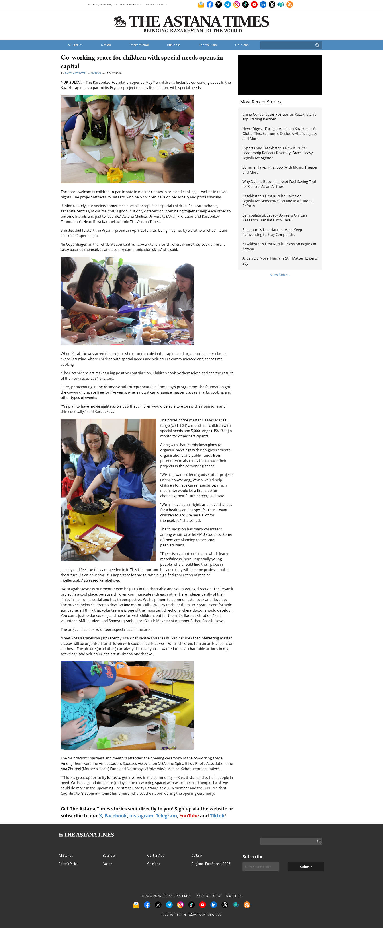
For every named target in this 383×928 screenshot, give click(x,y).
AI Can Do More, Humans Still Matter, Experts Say (280, 261)
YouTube (189, 816)
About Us (234, 896)
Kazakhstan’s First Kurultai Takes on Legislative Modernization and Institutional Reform (277, 201)
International (139, 45)
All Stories (75, 45)
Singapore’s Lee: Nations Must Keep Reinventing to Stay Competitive (272, 232)
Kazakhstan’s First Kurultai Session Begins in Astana (279, 246)
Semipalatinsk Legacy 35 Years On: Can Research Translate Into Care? (274, 218)
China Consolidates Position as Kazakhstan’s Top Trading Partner (279, 117)
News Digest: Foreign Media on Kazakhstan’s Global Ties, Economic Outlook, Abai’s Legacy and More (279, 133)
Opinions (242, 45)
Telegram (166, 816)
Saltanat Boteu (76, 73)
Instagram (141, 816)
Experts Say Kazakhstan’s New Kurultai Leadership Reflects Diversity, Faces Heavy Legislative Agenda (277, 153)
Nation (106, 45)
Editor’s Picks (68, 864)
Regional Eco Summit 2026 (211, 864)
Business (173, 45)
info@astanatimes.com (202, 915)
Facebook (116, 816)
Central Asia (208, 45)
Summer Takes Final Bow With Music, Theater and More (280, 170)
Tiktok (217, 816)
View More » (280, 274)
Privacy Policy (208, 896)
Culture (197, 855)
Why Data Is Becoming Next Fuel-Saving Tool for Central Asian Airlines (279, 184)
